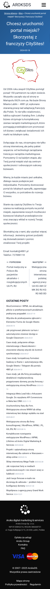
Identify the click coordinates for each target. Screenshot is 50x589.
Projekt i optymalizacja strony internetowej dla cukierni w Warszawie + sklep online (24, 453)
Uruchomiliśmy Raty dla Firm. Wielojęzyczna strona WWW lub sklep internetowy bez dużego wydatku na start (25, 410)
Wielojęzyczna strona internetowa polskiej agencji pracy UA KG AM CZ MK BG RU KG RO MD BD (39, 278)
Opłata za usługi (22, 537)
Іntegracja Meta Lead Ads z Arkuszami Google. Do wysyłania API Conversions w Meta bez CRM (24, 397)
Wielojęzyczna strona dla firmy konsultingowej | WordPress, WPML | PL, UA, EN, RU (25, 425)
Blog (21, 13)
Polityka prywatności (16, 584)
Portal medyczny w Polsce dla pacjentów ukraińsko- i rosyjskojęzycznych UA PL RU (17, 274)
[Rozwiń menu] (43, 5)
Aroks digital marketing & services (25, 520)
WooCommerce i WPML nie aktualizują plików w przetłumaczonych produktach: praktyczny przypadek (24, 310)
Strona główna (10, 13)
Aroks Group (23, 541)
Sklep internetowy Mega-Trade (20, 461)
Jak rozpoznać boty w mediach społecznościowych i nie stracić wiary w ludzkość (24, 470)
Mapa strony (23, 580)
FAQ (23, 548)
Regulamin (35, 584)
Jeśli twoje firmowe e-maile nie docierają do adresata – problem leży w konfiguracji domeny (24, 482)
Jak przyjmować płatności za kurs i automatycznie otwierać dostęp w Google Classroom (22, 334)
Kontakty (23, 544)
